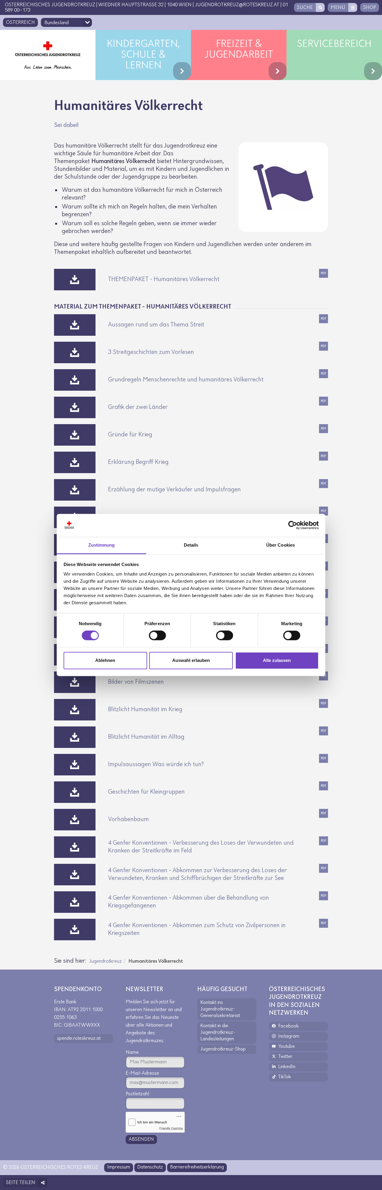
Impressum (118, 1167)
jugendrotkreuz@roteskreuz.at (237, 5)
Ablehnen (105, 660)
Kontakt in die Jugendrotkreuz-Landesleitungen (217, 1032)
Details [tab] (191, 545)
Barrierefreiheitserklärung (197, 1167)
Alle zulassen (277, 660)
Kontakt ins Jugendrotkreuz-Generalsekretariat (220, 1009)
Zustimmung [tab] (101, 545)
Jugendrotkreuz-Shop (223, 1049)
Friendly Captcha (171, 1128)
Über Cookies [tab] (280, 545)
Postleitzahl (137, 1094)
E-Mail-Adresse (142, 1073)
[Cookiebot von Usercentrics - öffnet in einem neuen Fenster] (293, 525)
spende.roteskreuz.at (79, 1038)
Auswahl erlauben (191, 660)
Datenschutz (150, 1167)
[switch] (157, 635)
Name (132, 1052)
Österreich (20, 22)
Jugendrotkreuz (105, 961)
